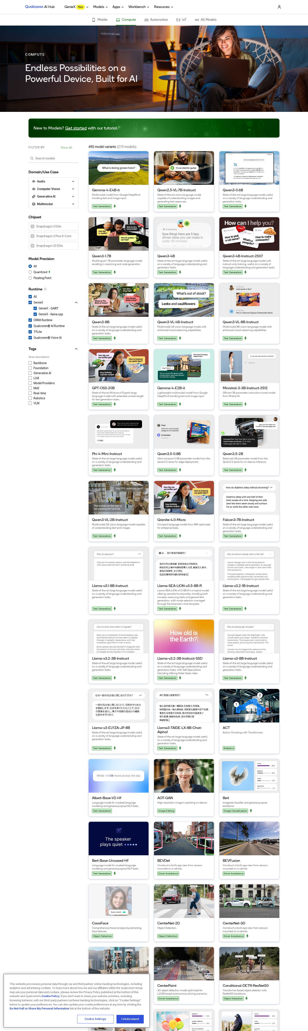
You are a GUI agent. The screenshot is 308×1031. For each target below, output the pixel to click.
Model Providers (44, 383)
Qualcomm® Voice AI (48, 337)
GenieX (38, 302)
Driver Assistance (168, 873)
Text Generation (102, 206)
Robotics (39, 398)
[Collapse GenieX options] (61, 302)
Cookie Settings (95, 1019)
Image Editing (166, 810)
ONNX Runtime (43, 320)
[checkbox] (53, 226)
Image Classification (235, 810)
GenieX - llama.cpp (51, 314)
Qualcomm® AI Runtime (49, 326)
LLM (36, 378)
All (35, 266)
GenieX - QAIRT (49, 308)
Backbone (40, 363)
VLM (36, 403)
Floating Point (42, 278)
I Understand (130, 1019)
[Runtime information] (45, 289)
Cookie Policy (50, 996)
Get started (76, 128)
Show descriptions (38, 356)
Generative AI (42, 373)
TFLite (38, 331)
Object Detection (102, 936)
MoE (36, 388)
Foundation (41, 368)
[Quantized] (115, 206)
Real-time (40, 393)
